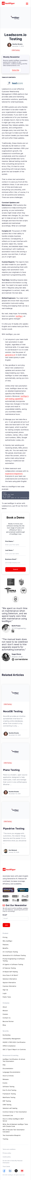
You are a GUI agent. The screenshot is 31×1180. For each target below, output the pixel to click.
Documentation (8, 1068)
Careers (5, 1014)
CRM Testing (15, 50)
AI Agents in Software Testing (13, 964)
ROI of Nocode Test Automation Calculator (14, 1131)
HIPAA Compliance (9, 1046)
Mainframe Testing (9, 1097)
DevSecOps (7, 1035)
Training (5, 1139)
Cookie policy (7, 1157)
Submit (15, 569)
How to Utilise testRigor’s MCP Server (13, 1120)
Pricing (5, 937)
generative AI (10, 355)
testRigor (19, 316)
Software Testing (8, 1086)
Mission (5, 1010)
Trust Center (6, 1166)
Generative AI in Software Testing (14, 955)
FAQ (4, 1065)
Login (4, 993)
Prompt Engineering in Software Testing (14, 960)
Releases (6, 1079)
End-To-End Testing (9, 1090)
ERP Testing (7, 1101)
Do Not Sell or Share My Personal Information (12, 1161)
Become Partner (8, 1021)
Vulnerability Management (11, 1038)
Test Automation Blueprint (11, 1135)
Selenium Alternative (10, 979)
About (5, 1007)
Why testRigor (7, 941)
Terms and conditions (9, 1149)
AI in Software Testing (10, 952)
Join (6, 925)
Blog (4, 1025)
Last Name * (9, 550)
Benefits (5, 948)
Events (5, 1083)
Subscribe (15, 70)
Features (5, 944)
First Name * (9, 541)
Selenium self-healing (10, 1108)
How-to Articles (8, 1076)
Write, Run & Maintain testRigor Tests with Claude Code (15, 1125)
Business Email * (11, 559)
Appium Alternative (9, 982)
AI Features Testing (9, 968)
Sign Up (5, 990)
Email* (5, 915)
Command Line (8, 1115)
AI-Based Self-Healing (10, 972)
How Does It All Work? (10, 975)
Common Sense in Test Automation (15, 1112)
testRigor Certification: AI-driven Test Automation (14, 1060)
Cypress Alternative (9, 986)
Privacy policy (7, 1153)
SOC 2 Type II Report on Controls (14, 1049)
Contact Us (6, 1018)
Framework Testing (9, 1094)
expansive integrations (14, 474)
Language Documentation (11, 1072)
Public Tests (7, 997)
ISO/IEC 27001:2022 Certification (14, 1042)
